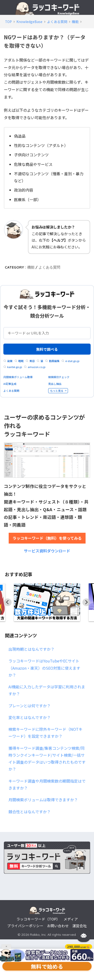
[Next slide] (86, 602)
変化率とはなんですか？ (29, 717)
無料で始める (47, 966)
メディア (71, 918)
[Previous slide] (8, 602)
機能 (30, 267)
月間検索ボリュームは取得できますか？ (43, 799)
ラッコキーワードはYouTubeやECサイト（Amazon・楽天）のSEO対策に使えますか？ (44, 668)
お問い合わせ (58, 925)
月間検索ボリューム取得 (18, 377)
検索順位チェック (58, 377)
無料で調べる (47, 349)
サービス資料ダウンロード (47, 551)
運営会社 (79, 925)
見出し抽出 (54, 384)
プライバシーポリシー (25, 925)
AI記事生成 (9, 384)
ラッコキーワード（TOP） (38, 918)
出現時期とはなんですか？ (31, 649)
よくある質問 (49, 267)
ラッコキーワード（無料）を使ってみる (47, 538)
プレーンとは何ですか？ (29, 706)
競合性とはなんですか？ (29, 811)
